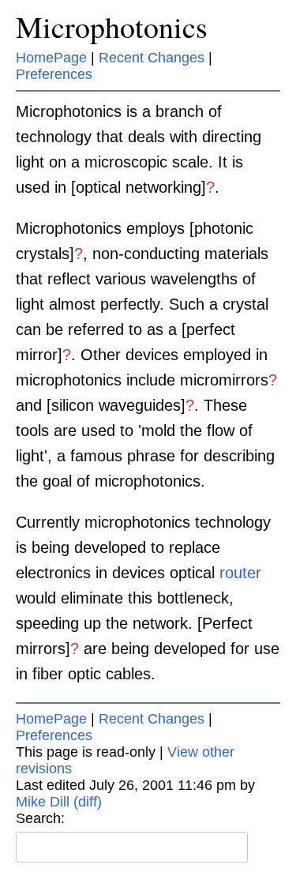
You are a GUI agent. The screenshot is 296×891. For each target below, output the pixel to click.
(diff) (87, 802)
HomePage (51, 58)
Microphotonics (112, 26)
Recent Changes (151, 58)
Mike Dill (42, 802)
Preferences (54, 74)
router (240, 572)
